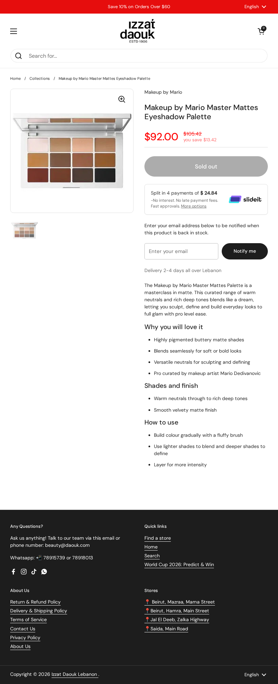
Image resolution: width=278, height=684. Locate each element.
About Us (20, 646)
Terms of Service (28, 619)
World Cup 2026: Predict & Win (179, 564)
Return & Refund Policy (35, 602)
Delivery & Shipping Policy (38, 611)
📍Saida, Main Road (166, 629)
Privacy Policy (25, 637)
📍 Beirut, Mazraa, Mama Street (179, 602)
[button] (261, 31)
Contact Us (22, 629)
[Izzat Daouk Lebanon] (139, 31)
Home (15, 78)
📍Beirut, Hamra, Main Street (176, 611)
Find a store (157, 538)
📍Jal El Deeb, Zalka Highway (176, 619)
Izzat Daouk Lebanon (75, 674)
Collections (39, 78)
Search (152, 556)
